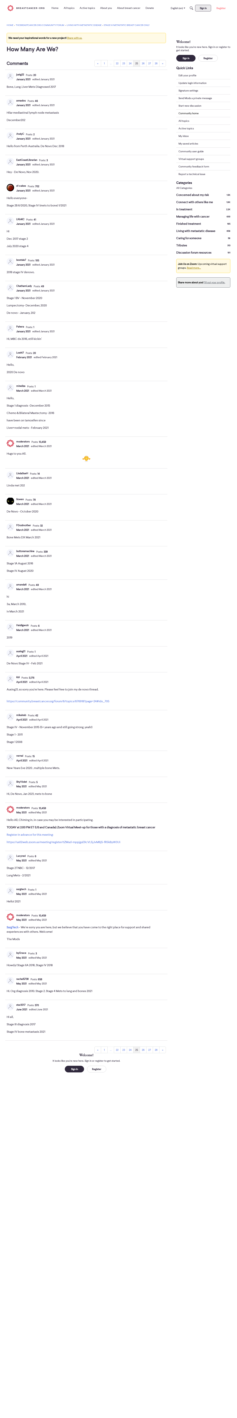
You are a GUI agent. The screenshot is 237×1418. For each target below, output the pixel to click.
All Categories (184, 188)
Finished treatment (203, 224)
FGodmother (23, 525)
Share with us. (74, 38)
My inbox (183, 136)
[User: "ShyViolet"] (10, 783)
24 (130, 63)
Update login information (192, 83)
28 (156, 63)
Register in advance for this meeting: (30, 835)
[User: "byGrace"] (10, 954)
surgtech (21, 889)
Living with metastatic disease (203, 231)
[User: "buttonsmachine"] (10, 553)
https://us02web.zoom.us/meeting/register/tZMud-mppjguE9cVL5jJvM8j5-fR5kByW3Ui (63, 842)
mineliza (20, 386)
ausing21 (20, 651)
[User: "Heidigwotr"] (10, 627)
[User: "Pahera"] (10, 328)
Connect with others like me (203, 202)
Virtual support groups (191, 159)
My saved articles (188, 143)
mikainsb (21, 715)
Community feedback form (193, 166)
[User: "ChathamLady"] (10, 287)
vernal (19, 755)
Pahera (20, 326)
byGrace (21, 953)
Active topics (186, 128)
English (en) (177, 8)
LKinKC (20, 219)
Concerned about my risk (203, 195)
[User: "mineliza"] (10, 387)
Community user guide (191, 151)
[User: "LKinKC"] (10, 221)
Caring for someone (203, 238)
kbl (18, 677)
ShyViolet (21, 781)
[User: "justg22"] (10, 76)
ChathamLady (24, 286)
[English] (25, 8)
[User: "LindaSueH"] (10, 475)
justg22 (20, 74)
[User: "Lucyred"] (10, 857)
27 (149, 63)
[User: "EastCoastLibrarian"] (10, 161)
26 (143, 63)
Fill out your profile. (214, 282)
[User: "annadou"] (10, 102)
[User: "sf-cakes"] (10, 187)
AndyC (20, 133)
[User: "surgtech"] (10, 891)
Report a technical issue (191, 174)
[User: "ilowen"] (10, 501)
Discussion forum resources (203, 252)
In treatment (203, 209)
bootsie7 (21, 259)
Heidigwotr (22, 625)
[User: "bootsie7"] (10, 261)
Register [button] (96, 1069)
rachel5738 (22, 979)
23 (123, 63)
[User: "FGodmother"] (10, 527)
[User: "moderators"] (10, 443)
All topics (183, 121)
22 (117, 63)
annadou (21, 100)
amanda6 (21, 584)
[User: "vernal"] (10, 757)
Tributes (203, 245)
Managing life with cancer (203, 216)
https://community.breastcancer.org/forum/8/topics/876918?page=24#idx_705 (58, 701)
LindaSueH (22, 473)
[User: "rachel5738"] (10, 980)
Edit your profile (187, 75)
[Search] (191, 8)
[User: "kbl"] (10, 679)
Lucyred (21, 855)
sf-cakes (21, 185)
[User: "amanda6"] (10, 586)
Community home (188, 113)
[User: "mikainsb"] (10, 717)
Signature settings (188, 90)
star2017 (21, 1004)
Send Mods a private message (195, 98)
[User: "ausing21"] (10, 653)
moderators (23, 441)
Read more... (194, 267)
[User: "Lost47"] (10, 354)
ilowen (20, 499)
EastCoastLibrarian (26, 160)
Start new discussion (189, 105)
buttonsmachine (25, 551)
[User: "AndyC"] (10, 135)
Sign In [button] (74, 1069)
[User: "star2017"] (10, 1006)
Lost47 (20, 352)
